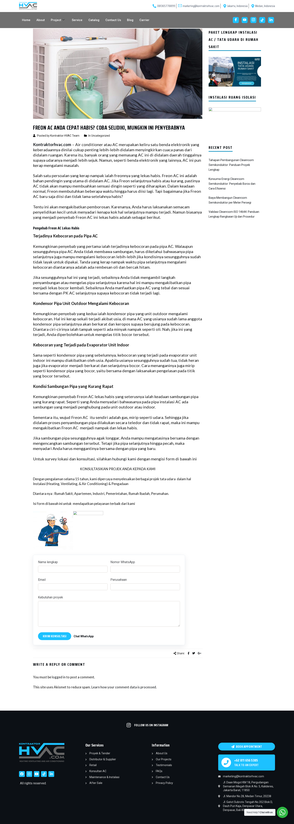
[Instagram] (253, 20)
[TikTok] (262, 20)
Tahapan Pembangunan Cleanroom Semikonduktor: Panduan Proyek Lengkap (231, 164)
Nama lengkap (48, 562)
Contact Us (113, 20)
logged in (59, 677)
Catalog (93, 20)
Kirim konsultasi (54, 636)
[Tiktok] (44, 774)
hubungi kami (124, 458)
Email (42, 580)
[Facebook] (236, 20)
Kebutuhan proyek (50, 597)
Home (26, 20)
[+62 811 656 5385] (226, 762)
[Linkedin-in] (51, 774)
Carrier (144, 20)
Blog (130, 20)
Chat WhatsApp (84, 636)
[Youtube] (245, 20)
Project (56, 20)
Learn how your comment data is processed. (124, 687)
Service (77, 20)
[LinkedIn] (271, 20)
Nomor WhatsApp (122, 562)
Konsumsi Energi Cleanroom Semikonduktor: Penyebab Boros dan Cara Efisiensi (232, 183)
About (40, 20)
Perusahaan (118, 580)
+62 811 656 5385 (246, 760)
